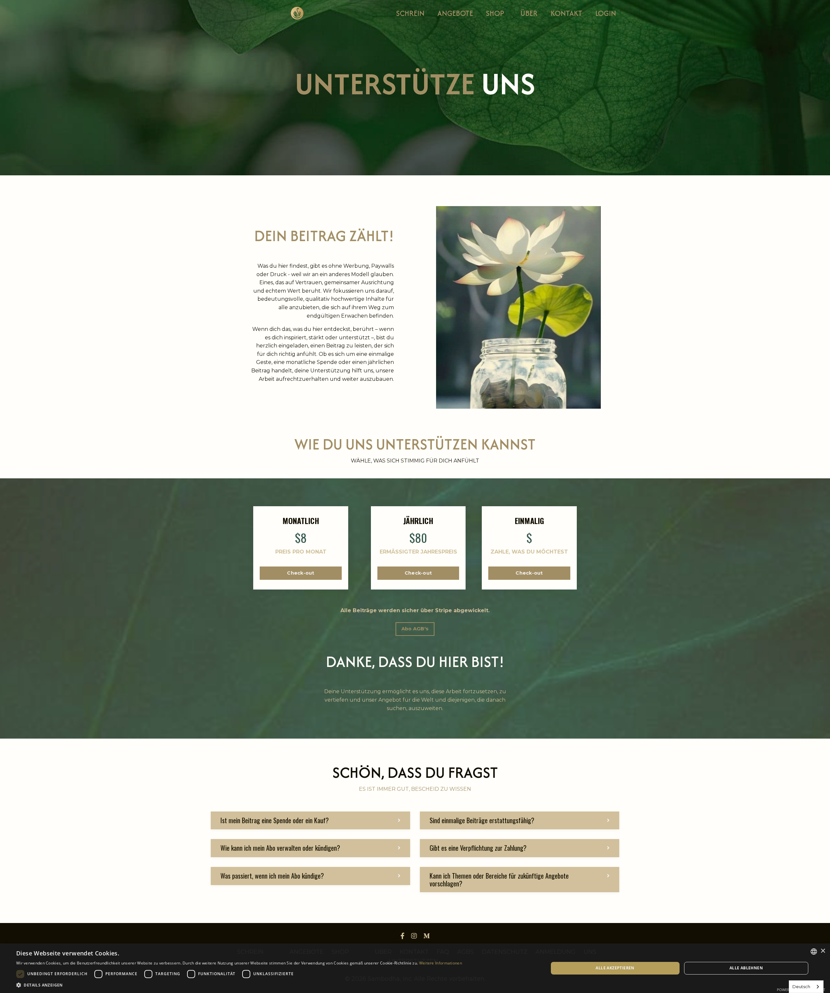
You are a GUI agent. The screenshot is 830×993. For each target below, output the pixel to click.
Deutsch (801, 986)
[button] (301, 570)
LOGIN (605, 13)
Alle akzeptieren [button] (615, 968)
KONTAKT (566, 13)
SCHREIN (410, 13)
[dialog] (415, 968)
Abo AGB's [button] (415, 629)
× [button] (822, 951)
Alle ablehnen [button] (746, 968)
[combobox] (806, 986)
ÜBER (529, 13)
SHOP (495, 13)
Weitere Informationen (440, 963)
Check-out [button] (300, 573)
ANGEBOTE (455, 13)
